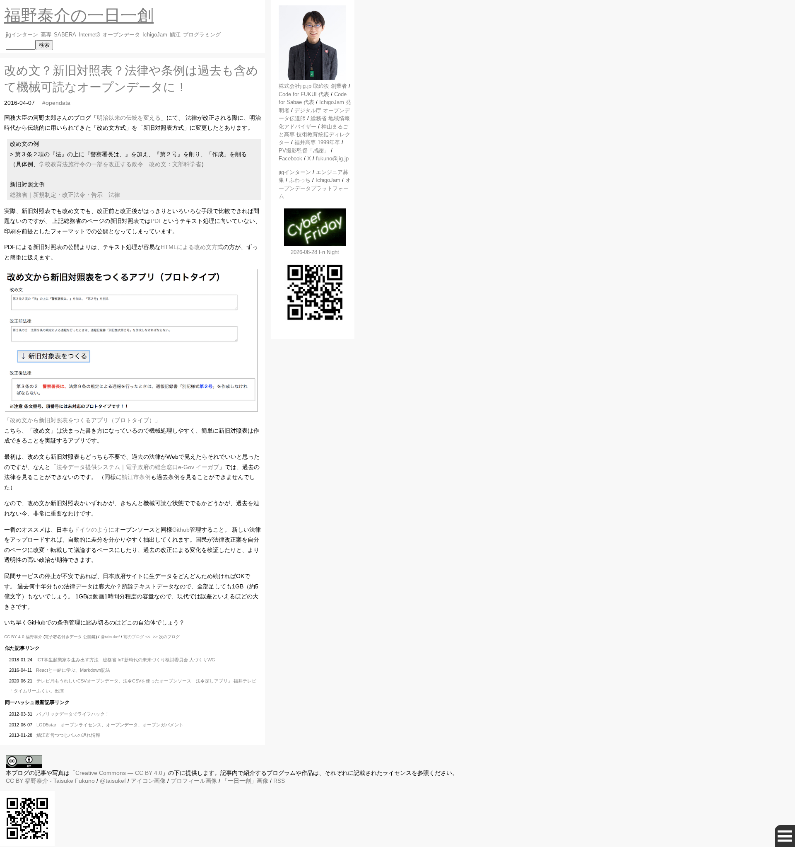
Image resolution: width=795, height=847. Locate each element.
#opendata (56, 102)
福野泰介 (34, 636)
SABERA (65, 35)
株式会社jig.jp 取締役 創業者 (313, 86)
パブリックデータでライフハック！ (72, 713)
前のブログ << (136, 636)
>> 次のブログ (166, 636)
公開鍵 (89, 636)
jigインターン (22, 35)
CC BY (14, 780)
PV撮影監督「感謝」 (304, 151)
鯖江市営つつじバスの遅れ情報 (68, 735)
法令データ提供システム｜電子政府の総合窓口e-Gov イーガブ (137, 467)
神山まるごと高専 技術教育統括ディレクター (314, 134)
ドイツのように (94, 529)
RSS (279, 780)
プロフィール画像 (194, 780)
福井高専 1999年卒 (317, 142)
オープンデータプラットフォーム (315, 188)
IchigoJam (154, 35)
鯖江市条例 (136, 477)
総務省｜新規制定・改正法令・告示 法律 (65, 194)
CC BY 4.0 (15, 636)
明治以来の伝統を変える (129, 117)
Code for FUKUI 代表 (304, 94)
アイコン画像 (148, 780)
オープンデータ (121, 35)
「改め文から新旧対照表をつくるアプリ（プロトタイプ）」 (82, 420)
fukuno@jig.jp (332, 158)
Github (181, 529)
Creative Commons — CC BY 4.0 (118, 773)
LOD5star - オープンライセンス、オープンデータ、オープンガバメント (109, 724)
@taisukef (110, 636)
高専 (46, 35)
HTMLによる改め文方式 (192, 247)
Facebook (290, 158)
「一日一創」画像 (245, 780)
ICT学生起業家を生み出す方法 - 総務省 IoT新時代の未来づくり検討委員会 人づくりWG (125, 659)
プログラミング (202, 35)
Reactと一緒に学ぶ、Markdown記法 (73, 670)
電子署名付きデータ (63, 636)
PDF (156, 221)
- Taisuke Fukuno (60, 780)
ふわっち (300, 180)
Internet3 (89, 35)
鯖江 (175, 35)
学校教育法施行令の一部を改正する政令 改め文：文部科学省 (120, 164)
